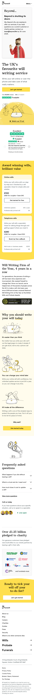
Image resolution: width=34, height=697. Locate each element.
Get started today (17, 428)
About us (5, 613)
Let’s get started (16, 89)
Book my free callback (17, 239)
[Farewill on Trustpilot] (10, 97)
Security (5, 632)
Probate (7, 645)
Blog (3, 617)
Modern (10, 676)
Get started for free (17, 200)
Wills (5, 640)
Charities (5, 623)
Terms (4, 668)
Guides (4, 626)
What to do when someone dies (13, 635)
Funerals (7, 650)
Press (4, 629)
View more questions (9, 496)
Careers (4, 620)
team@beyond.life (10, 31)
